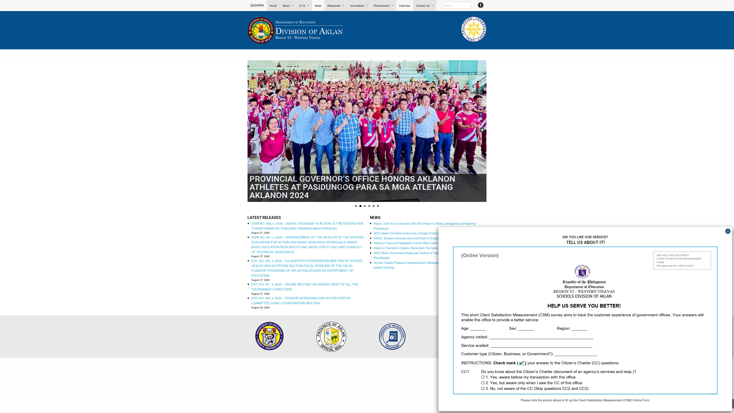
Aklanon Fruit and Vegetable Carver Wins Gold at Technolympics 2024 (421, 243)
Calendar (404, 5)
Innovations (357, 5)
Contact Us (423, 5)
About (286, 5)
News (318, 5)
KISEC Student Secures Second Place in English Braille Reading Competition (427, 238)
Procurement (381, 5)
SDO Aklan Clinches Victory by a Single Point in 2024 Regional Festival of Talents (429, 233)
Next (482, 130)
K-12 (302, 5)
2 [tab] (360, 206)
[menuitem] (257, 5)
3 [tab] (365, 206)
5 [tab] (374, 206)
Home (273, 5)
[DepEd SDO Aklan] (296, 29)
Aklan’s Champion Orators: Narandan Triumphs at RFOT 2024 (416, 248)
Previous (252, 130)
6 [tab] (378, 206)
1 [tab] (356, 206)
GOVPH (257, 5)
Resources (333, 5)
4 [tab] (369, 206)
